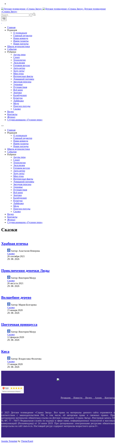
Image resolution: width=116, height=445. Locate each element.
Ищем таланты (21, 41)
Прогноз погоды (21, 106)
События (11, 49)
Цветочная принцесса (19, 324)
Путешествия (20, 87)
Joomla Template (9, 441)
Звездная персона (22, 81)
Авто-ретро (19, 68)
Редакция (67, 397)
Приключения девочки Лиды (25, 271)
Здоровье (18, 84)
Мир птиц (18, 73)
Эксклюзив (19, 62)
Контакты (12, 114)
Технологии (19, 60)
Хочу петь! (18, 71)
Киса (5, 351)
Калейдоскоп (20, 95)
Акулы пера (19, 54)
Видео (10, 111)
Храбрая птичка (14, 244)
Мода (16, 103)
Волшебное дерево (16, 297)
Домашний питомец (23, 79)
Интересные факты (23, 76)
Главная (11, 27)
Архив (100, 397)
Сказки (17, 109)
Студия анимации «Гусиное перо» (25, 119)
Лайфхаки (18, 100)
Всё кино (18, 90)
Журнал (11, 117)
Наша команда (20, 38)
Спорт (16, 57)
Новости (79, 397)
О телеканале (20, 33)
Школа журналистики (18, 46)
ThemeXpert (27, 441)
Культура (18, 98)
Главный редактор (22, 35)
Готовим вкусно (21, 65)
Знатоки (17, 92)
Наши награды (21, 43)
